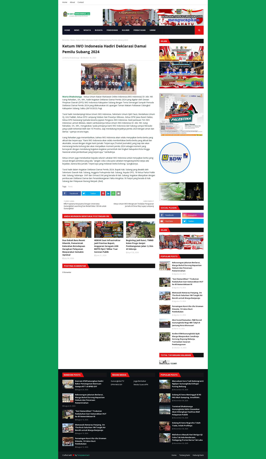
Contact (81, 2)
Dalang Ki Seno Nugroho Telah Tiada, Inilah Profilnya (186, 424)
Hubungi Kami (198, 455)
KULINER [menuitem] (125, 30)
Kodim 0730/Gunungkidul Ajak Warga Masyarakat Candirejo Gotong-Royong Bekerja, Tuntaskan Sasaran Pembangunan (186, 339)
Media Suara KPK (141, 384)
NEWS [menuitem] (76, 30)
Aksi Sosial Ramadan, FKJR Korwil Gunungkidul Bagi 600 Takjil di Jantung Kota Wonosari (187, 323)
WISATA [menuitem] (87, 30)
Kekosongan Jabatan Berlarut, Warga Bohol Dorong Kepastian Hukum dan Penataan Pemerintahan (187, 266)
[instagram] (193, 215)
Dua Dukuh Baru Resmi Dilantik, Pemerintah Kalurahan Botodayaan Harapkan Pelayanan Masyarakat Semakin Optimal (73, 247)
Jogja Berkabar (140, 381)
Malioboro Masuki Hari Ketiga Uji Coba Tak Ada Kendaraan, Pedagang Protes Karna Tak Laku (187, 437)
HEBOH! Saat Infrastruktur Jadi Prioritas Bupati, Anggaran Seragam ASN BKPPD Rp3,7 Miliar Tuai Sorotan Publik (107, 246)
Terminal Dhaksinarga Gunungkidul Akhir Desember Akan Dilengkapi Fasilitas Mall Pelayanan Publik (186, 410)
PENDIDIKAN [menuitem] (112, 30)
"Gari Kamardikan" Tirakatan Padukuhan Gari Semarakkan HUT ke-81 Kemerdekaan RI (187, 282)
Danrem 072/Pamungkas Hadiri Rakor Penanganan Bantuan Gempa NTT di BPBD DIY (89, 384)
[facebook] (170, 215)
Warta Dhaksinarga (71, 58)
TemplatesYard (83, 455)
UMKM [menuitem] (152, 30)
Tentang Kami (184, 455)
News (73, 40)
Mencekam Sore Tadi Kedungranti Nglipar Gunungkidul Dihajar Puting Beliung (188, 384)
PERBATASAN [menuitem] (139, 30)
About (72, 2)
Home (64, 2)
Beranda (65, 40)
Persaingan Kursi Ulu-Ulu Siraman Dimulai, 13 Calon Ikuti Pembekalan (187, 309)
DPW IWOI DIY (116, 384)
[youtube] (170, 221)
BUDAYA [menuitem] (99, 30)
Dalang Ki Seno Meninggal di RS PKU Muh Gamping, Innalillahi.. (186, 396)
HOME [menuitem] (67, 30)
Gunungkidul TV (117, 381)
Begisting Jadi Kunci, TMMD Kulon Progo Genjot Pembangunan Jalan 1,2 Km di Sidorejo (140, 244)
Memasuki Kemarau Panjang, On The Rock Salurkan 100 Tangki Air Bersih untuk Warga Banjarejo (187, 295)
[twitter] (193, 221)
